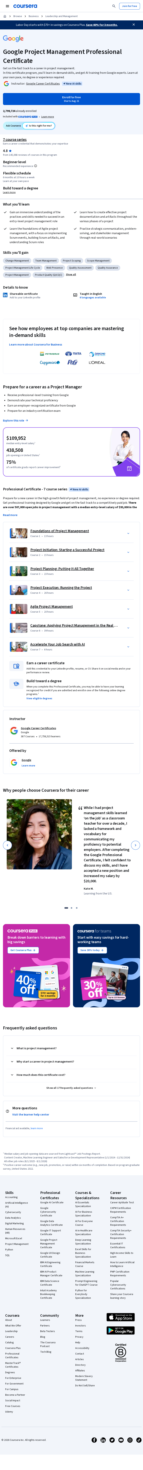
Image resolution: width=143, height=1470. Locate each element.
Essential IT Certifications (117, 1245)
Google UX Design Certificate (50, 1255)
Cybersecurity (13, 1212)
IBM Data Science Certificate (49, 1283)
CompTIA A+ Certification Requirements (118, 1221)
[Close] (133, 24)
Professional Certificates (12, 1355)
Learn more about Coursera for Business (35, 345)
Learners (45, 1320)
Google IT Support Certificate (50, 1232)
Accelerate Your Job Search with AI (57, 644)
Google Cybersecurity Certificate (48, 1212)
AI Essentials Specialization (83, 1204)
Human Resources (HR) (15, 1231)
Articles (79, 1359)
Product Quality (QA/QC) (48, 275)
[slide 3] (76, 908)
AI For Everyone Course (84, 1223)
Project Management (17, 275)
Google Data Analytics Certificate (51, 1223)
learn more (37, 1128)
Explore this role (13, 421)
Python (9, 1250)
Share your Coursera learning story (121, 1296)
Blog (42, 1337)
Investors (80, 1326)
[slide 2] (71, 908)
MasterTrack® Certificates (13, 1365)
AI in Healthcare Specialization (83, 1232)
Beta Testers (47, 1331)
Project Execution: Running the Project (61, 587)
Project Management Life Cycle (22, 268)
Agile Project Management (51, 606)
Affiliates (80, 1370)
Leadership (11, 1331)
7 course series (15, 139)
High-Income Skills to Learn (121, 1255)
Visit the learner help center (30, 1115)
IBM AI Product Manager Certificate (51, 1273)
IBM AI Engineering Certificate (50, 1264)
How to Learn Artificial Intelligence (122, 1264)
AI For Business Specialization (83, 1214)
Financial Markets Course (84, 1264)
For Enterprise (13, 1378)
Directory (80, 1365)
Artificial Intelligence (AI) (16, 1205)
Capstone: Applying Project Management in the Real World (76, 625)
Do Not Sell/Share (85, 1385)
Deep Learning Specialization (83, 1242)
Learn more (47, 117)
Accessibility (82, 1348)
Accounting (11, 1197)
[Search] (113, 6)
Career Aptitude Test (122, 1202)
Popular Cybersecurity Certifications (118, 1285)
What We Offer (13, 1326)
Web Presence (54, 268)
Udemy (9, 1412)
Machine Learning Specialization (84, 1273)
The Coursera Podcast (47, 1344)
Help (77, 1342)
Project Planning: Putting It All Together (62, 568)
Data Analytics (13, 1218)
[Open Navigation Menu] (7, 6)
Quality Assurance (108, 268)
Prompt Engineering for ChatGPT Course (86, 1283)
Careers (9, 1337)
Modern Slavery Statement (84, 1378)
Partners (45, 1326)
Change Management (17, 261)
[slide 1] (66, 908)
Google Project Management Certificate (48, 1243)
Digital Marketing (14, 1223)
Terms (78, 1331)
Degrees (10, 1372)
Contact (79, 1354)
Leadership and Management (61, 16)
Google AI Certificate (51, 1202)
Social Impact (12, 1400)
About (8, 1320)
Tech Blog (45, 1352)
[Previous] (7, 845)
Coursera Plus (13, 1348)
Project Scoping (72, 261)
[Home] (4, 16)
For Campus (11, 1389)
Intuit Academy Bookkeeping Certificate (48, 1294)
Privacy (79, 1337)
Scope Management (98, 261)
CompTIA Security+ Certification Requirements (120, 1234)
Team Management (46, 261)
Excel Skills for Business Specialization (83, 1253)
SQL (7, 1255)
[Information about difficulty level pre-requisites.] (35, 166)
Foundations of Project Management (59, 531)
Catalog (9, 1342)
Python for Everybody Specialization (83, 1294)
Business (34, 16)
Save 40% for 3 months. (102, 25)
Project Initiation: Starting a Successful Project (67, 550)
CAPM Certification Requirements (120, 1210)
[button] (71, 274)
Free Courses (12, 1406)
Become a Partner (15, 1395)
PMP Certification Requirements (119, 1273)
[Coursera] (25, 6)
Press (78, 1320)
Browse (17, 16)
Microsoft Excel (13, 1238)
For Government (14, 1384)
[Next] (135, 845)
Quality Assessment (80, 268)
